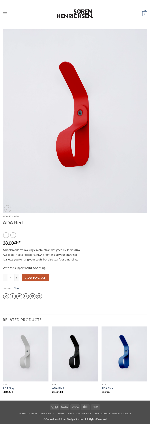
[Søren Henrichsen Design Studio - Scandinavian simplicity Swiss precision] (75, 13)
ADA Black (58, 388)
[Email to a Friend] (26, 296)
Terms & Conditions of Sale (74, 413)
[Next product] (6, 235)
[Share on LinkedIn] (39, 296)
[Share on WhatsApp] (6, 296)
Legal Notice (102, 413)
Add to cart (35, 277)
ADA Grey (8, 388)
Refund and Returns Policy (36, 413)
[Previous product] (13, 235)
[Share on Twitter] (19, 296)
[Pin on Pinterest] (32, 296)
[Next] (147, 363)
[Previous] (3, 363)
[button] (5, 13)
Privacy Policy (121, 413)
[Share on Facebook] (13, 296)
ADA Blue (107, 388)
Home (7, 216)
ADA (17, 216)
